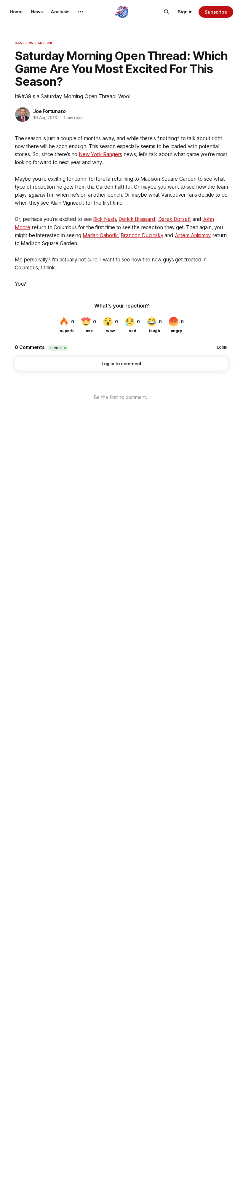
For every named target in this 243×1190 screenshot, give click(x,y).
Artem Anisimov (193, 235)
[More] (80, 12)
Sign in (185, 11)
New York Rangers (100, 154)
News (37, 11)
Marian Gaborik (100, 235)
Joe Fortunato (49, 111)
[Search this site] (166, 12)
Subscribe (216, 12)
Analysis (60, 11)
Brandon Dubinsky (142, 235)
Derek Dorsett (174, 219)
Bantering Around (34, 43)
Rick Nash (104, 219)
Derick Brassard (137, 219)
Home (16, 11)
